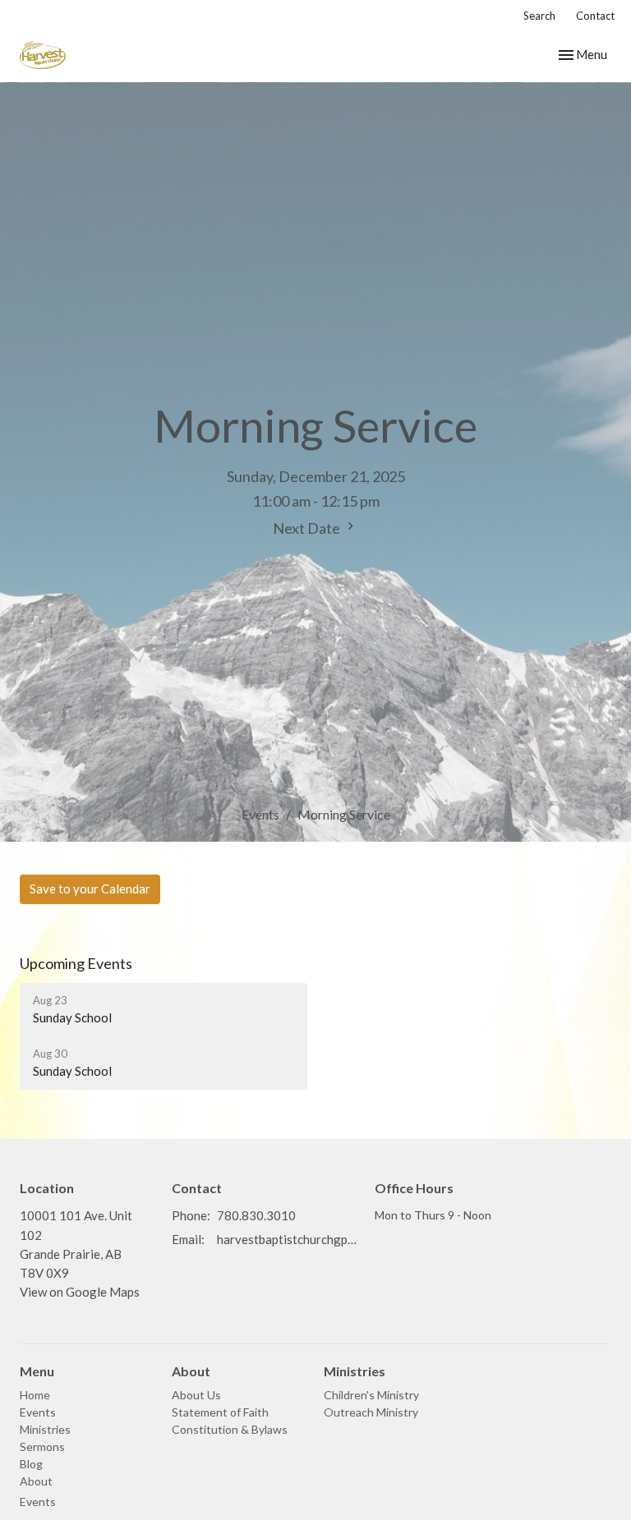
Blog (31, 1464)
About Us (196, 1395)
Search (539, 15)
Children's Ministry (371, 1395)
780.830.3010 (256, 1215)
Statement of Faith (220, 1412)
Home (35, 1395)
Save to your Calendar (90, 888)
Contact (595, 15)
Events (260, 814)
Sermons (42, 1446)
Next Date (308, 528)
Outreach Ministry (371, 1412)
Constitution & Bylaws (230, 1429)
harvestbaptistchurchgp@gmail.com (287, 1239)
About (36, 1481)
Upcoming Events (76, 963)
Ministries (45, 1429)
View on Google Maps (80, 1291)
